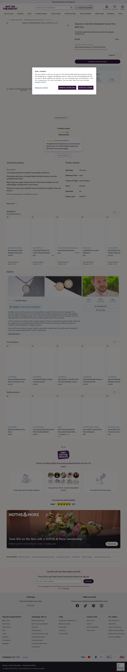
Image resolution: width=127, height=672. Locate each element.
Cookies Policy (42, 80)
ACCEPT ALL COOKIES (85, 87)
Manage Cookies (41, 88)
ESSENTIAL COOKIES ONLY (67, 87)
